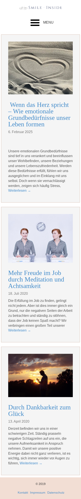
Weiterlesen (19, 190)
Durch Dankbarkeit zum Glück (39, 410)
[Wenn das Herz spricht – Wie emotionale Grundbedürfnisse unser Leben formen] (40, 68)
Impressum (37, 492)
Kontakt (23, 492)
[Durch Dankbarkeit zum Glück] (40, 375)
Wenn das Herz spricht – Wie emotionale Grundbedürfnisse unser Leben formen (39, 114)
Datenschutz (55, 492)
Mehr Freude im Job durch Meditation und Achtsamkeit (36, 279)
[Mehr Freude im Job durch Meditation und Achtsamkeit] (40, 238)
